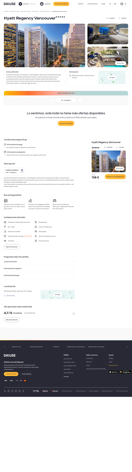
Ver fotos (121, 63)
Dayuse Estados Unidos (70, 366)
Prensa (88, 365)
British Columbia (14, 11)
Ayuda (103, 4)
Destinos (80, 4)
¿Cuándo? (67, 100)
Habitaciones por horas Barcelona (76, 347)
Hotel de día (56, 347)
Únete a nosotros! (11, 374)
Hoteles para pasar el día (36, 347)
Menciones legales (94, 391)
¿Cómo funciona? (92, 4)
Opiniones (89, 362)
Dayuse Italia (67, 369)
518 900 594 (10, 296)
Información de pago (11, 275)
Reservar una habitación (115, 177)
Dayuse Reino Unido (69, 362)
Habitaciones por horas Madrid (96, 347)
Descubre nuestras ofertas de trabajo (96, 369)
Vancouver (35, 11)
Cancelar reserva (113, 365)
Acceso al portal (26, 374)
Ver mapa (112, 77)
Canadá (6, 11)
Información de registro (12, 268)
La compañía (89, 358)
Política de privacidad (107, 391)
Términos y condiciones (122, 391)
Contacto (111, 358)
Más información (12, 247)
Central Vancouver (45, 11)
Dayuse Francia (68, 359)
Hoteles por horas (16, 347)
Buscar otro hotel (66, 123)
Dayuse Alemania (68, 373)
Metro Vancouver (26, 11)
